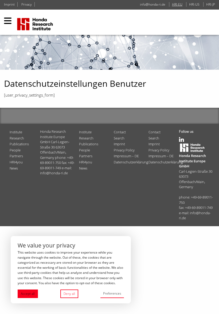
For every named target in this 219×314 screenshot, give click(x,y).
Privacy (26, 4)
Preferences (112, 293)
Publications (19, 144)
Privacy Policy (124, 150)
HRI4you (16, 162)
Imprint (9, 4)
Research (17, 138)
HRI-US (194, 4)
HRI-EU (177, 4)
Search (119, 138)
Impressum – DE (126, 156)
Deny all (69, 293)
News (14, 168)
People (15, 150)
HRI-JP (210, 4)
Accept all (28, 293)
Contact (120, 132)
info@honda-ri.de (152, 4)
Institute (16, 132)
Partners (16, 156)
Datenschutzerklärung (129, 162)
